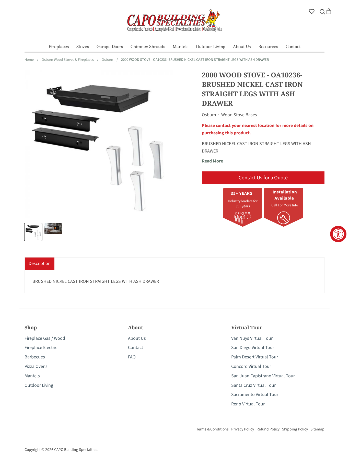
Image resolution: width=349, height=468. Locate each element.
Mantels (180, 46)
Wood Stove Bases (239, 115)
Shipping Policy (295, 429)
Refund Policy (268, 429)
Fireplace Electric (41, 347)
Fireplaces (59, 46)
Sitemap (317, 429)
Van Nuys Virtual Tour (252, 338)
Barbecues (35, 357)
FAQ (132, 357)
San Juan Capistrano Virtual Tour (263, 376)
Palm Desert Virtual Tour (254, 357)
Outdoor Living (210, 46)
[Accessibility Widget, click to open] (338, 234)
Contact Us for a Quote (263, 177)
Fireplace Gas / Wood (45, 338)
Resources (268, 46)
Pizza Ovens (36, 366)
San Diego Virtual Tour (252, 347)
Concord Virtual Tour (251, 366)
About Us (242, 46)
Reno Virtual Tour (248, 404)
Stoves (82, 46)
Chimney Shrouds (148, 46)
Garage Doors (110, 46)
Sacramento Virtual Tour (254, 394)
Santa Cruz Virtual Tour (253, 385)
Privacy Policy (242, 429)
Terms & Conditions (212, 429)
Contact (293, 46)
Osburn (209, 115)
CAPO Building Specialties (75, 449)
